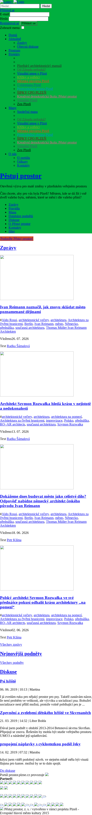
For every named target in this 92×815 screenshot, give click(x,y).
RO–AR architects (12, 424)
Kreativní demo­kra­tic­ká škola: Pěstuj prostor (47, 96)
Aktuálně (15, 39)
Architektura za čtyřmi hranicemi (22, 420)
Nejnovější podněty (21, 653)
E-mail (4, 14)
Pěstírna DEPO (27, 62)
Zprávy (22, 43)
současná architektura (29, 327)
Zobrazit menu (10, 28)
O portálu (23, 158)
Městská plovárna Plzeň (33, 81)
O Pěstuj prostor (19, 224)
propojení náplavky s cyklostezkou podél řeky (40, 744)
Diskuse (14, 220)
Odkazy (22, 161)
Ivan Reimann (43, 324)
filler (12, 231)
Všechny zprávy (11, 644)
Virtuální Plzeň (27, 100)
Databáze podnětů (21, 216)
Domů (13, 35)
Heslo (4, 18)
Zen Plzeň (24, 104)
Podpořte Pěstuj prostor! (16, 238)
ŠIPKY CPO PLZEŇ (31, 92)
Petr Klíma (14, 540)
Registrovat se (9, 23)
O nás (12, 154)
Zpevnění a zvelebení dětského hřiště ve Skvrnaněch (45, 712)
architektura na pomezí (66, 416)
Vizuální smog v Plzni (32, 73)
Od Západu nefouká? (31, 69)
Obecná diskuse (28, 46)
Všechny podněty (12, 662)
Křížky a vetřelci (28, 77)
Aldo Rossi (9, 320)
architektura (58, 320)
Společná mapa (27, 112)
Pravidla (14, 208)
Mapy (12, 108)
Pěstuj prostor (26, 58)
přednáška (7, 327)
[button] (22, 27)
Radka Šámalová (18, 346)
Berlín (28, 324)
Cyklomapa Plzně (29, 85)
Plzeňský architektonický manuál (39, 66)
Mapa (12, 212)
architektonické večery (34, 320)
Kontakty (23, 165)
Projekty (14, 54)
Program (14, 50)
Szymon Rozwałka (70, 424)
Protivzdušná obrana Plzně (35, 89)
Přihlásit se (7, 10)
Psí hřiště (8, 681)
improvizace (54, 420)
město (59, 324)
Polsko (68, 420)
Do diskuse (7, 770)
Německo (71, 324)
